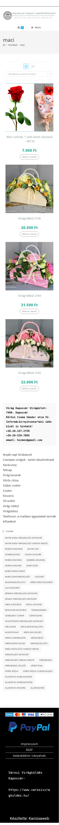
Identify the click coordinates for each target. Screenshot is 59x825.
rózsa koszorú (34, 604)
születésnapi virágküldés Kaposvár (24, 621)
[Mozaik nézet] (26, 66)
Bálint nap (33, 549)
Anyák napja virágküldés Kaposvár (23, 538)
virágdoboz (37, 638)
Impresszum (29, 744)
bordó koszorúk (14, 549)
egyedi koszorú (33, 554)
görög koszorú (13, 565)
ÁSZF (29, 750)
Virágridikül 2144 (29, 296)
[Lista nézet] (33, 66)
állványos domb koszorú (18, 676)
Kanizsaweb (39, 818)
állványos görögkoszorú (19, 682)
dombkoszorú (12, 554)
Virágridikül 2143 (29, 373)
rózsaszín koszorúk (15, 610)
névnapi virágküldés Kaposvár (21, 593)
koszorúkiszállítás (15, 582)
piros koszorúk (13, 604)
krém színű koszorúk (41, 582)
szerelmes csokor (14, 615)
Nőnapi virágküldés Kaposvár (21, 599)
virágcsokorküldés (15, 638)
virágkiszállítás (39, 643)
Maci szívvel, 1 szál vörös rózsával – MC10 (29, 139)
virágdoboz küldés (15, 643)
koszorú (39, 576)
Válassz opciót (29, 156)
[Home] (4, 45)
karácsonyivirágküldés (17, 576)
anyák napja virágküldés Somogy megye (26, 543)
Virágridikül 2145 (29, 218)
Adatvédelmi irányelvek (29, 756)
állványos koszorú (15, 688)
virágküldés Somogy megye (20, 660)
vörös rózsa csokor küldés (38, 671)
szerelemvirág (39, 610)
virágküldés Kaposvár (17, 654)
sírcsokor (10, 626)
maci (22, 45)
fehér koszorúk (13, 560)
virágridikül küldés (15, 665)
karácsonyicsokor (15, 571)
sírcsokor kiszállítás (31, 626)
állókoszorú (37, 688)
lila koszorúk (12, 588)
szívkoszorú (35, 615)
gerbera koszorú (36, 560)
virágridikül (45, 660)
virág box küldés (33, 632)
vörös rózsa (11, 671)
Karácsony (32, 565)
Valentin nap (12, 632)
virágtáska (37, 665)
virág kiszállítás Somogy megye (22, 649)
